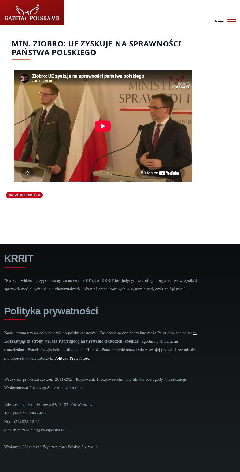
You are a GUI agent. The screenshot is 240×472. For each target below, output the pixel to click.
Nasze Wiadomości (24, 195)
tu (195, 332)
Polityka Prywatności (72, 358)
